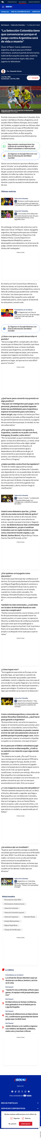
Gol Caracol (22, 1)
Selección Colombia (18, 25)
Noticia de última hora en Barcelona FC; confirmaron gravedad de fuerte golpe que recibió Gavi (21, 1016)
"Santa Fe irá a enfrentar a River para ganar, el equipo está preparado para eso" (22, 992)
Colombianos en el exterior (23, 310)
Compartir (35, 78)
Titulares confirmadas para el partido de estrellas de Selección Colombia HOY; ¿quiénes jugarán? (27, 203)
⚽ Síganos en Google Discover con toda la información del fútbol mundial (22, 156)
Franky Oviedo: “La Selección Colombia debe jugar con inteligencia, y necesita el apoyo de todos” (26, 501)
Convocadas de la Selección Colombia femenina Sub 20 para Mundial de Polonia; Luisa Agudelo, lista (26, 216)
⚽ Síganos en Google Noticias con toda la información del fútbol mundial (22, 329)
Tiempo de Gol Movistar (12, 930)
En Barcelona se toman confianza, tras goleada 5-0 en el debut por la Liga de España (21, 1004)
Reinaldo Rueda (29, 917)
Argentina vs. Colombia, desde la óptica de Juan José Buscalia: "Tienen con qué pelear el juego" (26, 884)
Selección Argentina (11, 917)
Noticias (28, 1118)
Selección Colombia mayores (14, 912)
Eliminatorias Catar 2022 (12, 900)
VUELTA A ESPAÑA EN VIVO (20, 12)
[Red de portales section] (38, 1103)
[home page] (2, 2)
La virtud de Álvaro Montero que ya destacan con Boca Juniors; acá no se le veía (21, 980)
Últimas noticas (12, 1)
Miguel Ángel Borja (10, 925)
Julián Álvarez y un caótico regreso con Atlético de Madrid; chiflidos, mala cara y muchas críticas (21, 1028)
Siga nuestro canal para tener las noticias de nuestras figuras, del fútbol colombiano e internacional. (22, 146)
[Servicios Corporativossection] (38, 1108)
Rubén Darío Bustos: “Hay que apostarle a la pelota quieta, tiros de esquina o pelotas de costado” (26, 703)
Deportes (17, 1118)
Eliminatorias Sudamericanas (14, 904)
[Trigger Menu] (3, 7)
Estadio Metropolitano (11, 921)
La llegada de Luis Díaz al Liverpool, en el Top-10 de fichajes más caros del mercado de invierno (27, 315)
